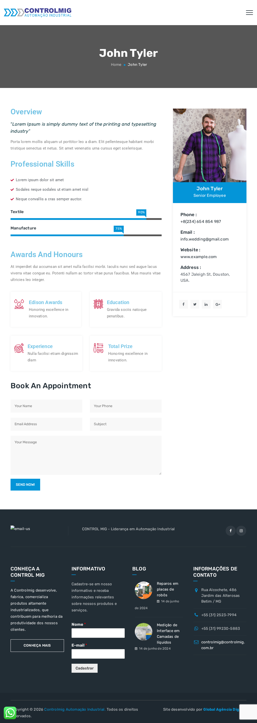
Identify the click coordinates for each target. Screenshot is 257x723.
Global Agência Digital (224, 709)
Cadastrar (85, 668)
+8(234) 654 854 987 (200, 221)
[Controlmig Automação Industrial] (37, 12)
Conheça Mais (37, 645)
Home (115, 64)
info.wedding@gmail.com (204, 239)
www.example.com (198, 256)
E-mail (79, 645)
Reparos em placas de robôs (167, 589)
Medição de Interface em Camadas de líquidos (168, 634)
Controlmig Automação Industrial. (74, 709)
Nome (79, 624)
